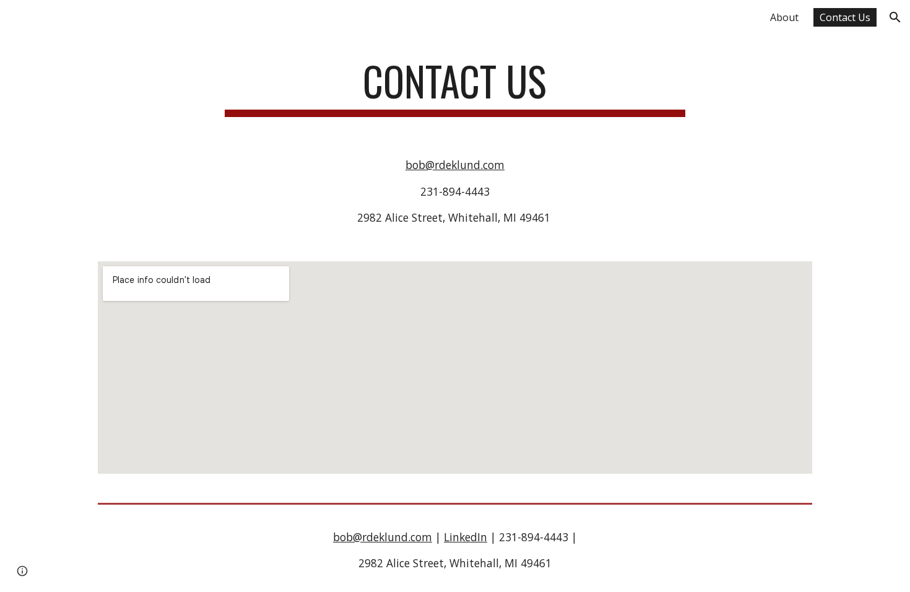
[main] (455, 87)
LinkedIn (465, 536)
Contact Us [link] (845, 17)
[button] (895, 17)
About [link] (784, 17)
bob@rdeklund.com (455, 164)
